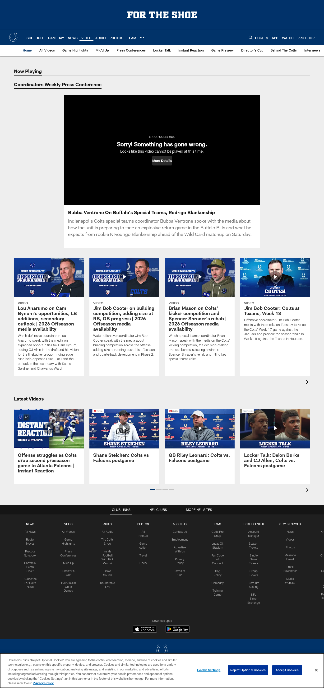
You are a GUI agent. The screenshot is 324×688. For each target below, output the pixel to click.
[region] (162, 670)
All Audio (107, 531)
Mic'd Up (68, 563)
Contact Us (180, 531)
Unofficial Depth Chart (30, 567)
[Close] (316, 670)
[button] (162, 160)
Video (68, 524)
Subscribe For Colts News (30, 583)
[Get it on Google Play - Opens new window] (177, 631)
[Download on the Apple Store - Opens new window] (145, 630)
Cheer (143, 563)
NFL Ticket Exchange (253, 598)
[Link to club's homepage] (13, 37)
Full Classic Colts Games (68, 586)
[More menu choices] (142, 37)
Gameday (218, 582)
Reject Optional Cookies (248, 670)
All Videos (68, 531)
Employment (179, 539)
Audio (107, 524)
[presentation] (308, 382)
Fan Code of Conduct (218, 559)
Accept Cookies (287, 670)
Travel (143, 555)
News (30, 524)
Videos (290, 539)
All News (30, 531)
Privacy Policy (43, 683)
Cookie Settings (208, 670)
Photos (143, 524)
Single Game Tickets (253, 559)
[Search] (251, 37)
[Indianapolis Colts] (162, 651)
